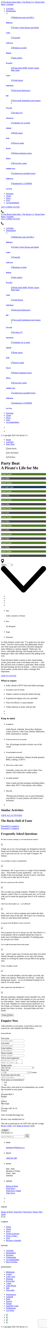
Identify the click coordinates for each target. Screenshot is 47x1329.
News (8, 198)
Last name (5, 1043)
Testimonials (11, 1257)
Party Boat (10, 444)
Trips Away (10, 1193)
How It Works (11, 1262)
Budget (4, 1096)
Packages (9, 194)
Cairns (8, 1283)
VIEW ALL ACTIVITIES (11, 815)
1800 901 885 (11, 1158)
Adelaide (9, 1297)
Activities (10, 9)
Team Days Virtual (13, 1191)
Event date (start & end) (10, 1075)
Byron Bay (10, 1281)
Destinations (11, 11)
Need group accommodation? (12, 1080)
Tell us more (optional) (10, 1058)
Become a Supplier (13, 1240)
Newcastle (10, 1290)
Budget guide (6, 1065)
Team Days (10, 1188)
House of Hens (12, 1186)
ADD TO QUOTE (8, 676)
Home (8, 440)
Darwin (9, 1301)
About (8, 196)
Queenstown (11, 1294)
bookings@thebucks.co (15, 1147)
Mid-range (5, 1104)
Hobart (9, 1303)
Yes (5, 1082)
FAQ (8, 200)
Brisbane (9, 1279)
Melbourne (10, 1272)
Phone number (7, 1053)
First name (5, 1038)
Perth (8, 1299)
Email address (6, 1048)
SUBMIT (5, 1130)
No (5, 1085)
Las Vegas (10, 1310)
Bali (7, 1288)
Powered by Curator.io (10, 826)
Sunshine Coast (12, 1306)
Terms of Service (23, 1126)
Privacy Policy (7, 1126)
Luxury (4, 1111)
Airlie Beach (11, 1286)
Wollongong (11, 1308)
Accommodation (12, 203)
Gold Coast (10, 1276)
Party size (5, 1070)
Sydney (9, 1274)
